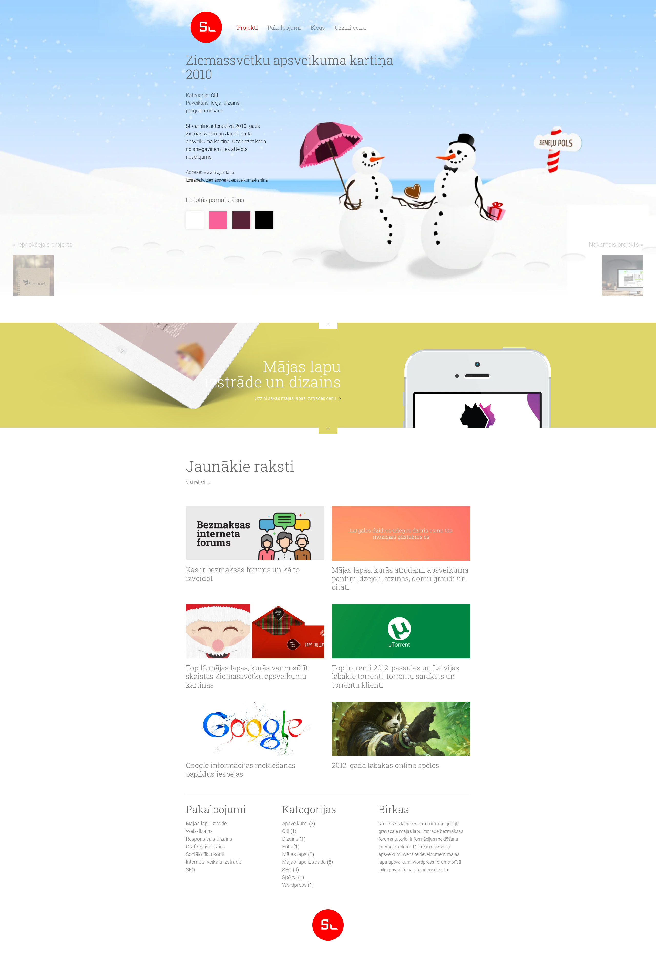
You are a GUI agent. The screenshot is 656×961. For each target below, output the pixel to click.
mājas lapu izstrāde (419, 831)
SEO (190, 870)
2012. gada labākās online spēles (385, 765)
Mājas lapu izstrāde (304, 862)
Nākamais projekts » (616, 244)
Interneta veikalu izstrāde (213, 862)
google (452, 823)
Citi (285, 831)
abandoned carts (431, 869)
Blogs (318, 27)
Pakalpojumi (284, 27)
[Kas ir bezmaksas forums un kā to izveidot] (255, 533)
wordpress (423, 862)
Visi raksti (195, 482)
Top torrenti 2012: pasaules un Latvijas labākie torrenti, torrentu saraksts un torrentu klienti (395, 676)
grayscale (388, 831)
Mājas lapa (294, 854)
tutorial (401, 839)
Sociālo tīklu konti (205, 854)
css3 (391, 823)
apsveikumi (400, 862)
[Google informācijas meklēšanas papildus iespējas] (255, 729)
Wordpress (294, 885)
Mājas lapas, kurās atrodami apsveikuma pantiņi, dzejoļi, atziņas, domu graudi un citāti (400, 579)
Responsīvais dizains (209, 839)
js (420, 846)
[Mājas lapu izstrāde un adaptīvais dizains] (206, 27)
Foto (287, 846)
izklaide (405, 823)
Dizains (290, 839)
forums (442, 862)
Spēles (289, 877)
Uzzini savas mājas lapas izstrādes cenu (295, 398)
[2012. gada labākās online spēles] (401, 729)
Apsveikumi (295, 823)
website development (424, 854)
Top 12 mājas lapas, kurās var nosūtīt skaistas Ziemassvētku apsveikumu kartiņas (247, 676)
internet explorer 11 (397, 846)
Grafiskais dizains (205, 846)
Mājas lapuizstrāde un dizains (272, 374)
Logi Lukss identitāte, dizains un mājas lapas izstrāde (567, 271)
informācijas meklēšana (434, 839)
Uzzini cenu (350, 27)
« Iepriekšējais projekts (43, 244)
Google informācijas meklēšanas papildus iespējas (240, 769)
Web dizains (199, 831)
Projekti (247, 27)
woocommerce (429, 823)
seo (382, 823)
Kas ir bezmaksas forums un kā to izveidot (243, 574)
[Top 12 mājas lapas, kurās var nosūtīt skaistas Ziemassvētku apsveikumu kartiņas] (255, 631)
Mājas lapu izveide (206, 823)
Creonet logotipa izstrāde (88, 262)
